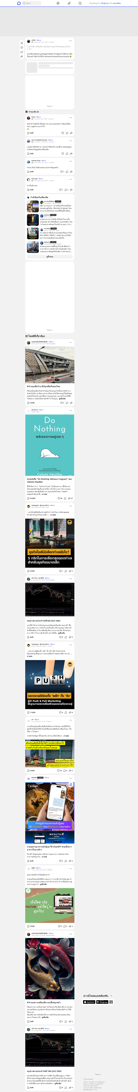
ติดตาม (39, 40)
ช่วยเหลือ (91, 1082)
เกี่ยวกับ (85, 1082)
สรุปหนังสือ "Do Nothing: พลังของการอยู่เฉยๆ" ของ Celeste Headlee (49, 480)
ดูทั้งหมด (50, 256)
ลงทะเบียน (117, 3)
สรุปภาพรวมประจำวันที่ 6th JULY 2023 (43, 620)
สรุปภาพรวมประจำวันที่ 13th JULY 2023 (44, 1071)
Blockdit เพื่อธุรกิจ (88, 1090)
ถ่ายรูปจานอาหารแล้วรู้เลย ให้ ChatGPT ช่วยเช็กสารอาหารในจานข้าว (49, 848)
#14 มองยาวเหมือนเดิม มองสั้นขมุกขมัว (44, 1002)
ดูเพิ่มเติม (62, 398)
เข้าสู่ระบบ (105, 3)
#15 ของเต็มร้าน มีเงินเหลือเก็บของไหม (43, 386)
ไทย (96, 1090)
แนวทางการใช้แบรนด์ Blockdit (92, 1088)
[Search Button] (24, 3)
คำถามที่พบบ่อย (99, 1082)
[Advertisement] (69, 21)
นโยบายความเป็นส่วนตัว (90, 1086)
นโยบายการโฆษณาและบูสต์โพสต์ (93, 1084)
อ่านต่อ (44, 494)
